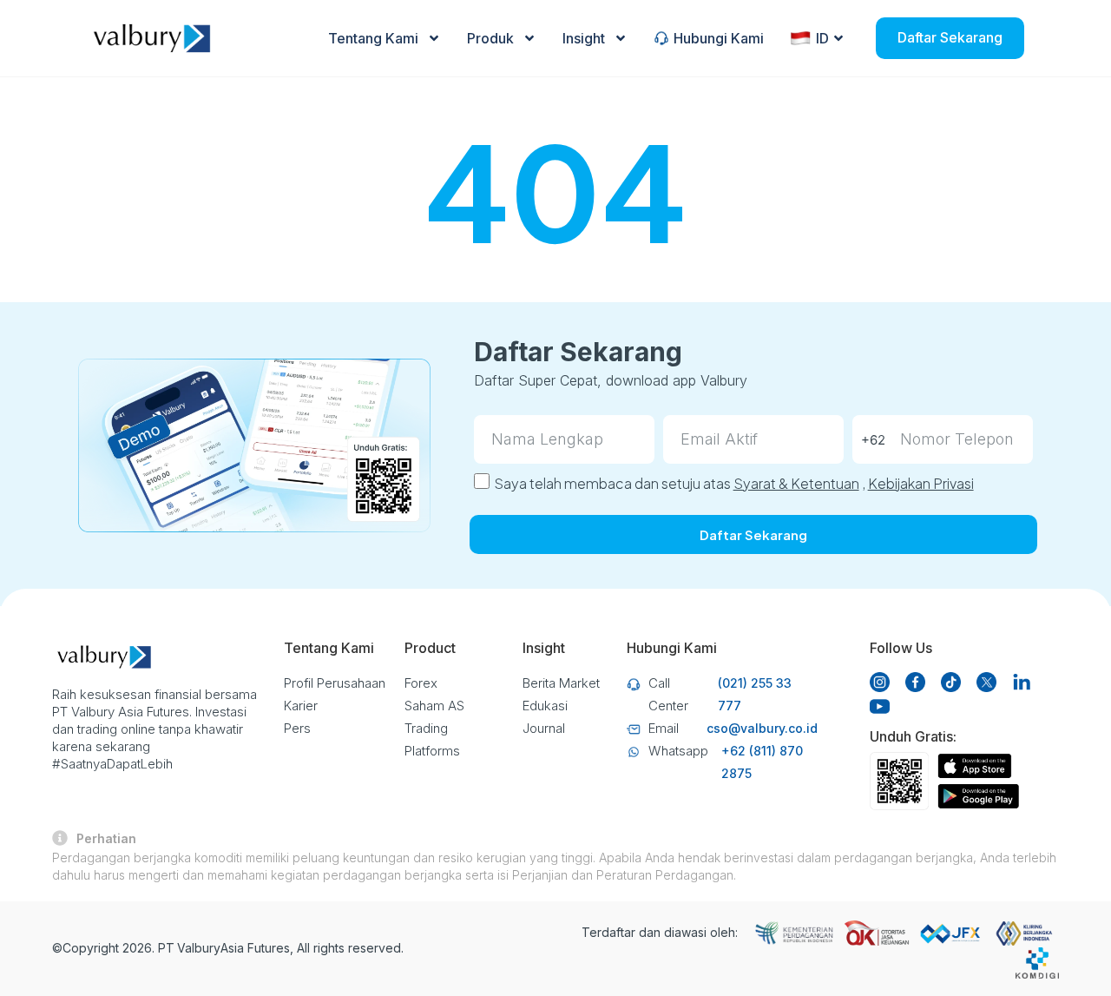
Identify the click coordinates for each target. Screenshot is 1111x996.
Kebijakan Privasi (921, 483)
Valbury (198, 947)
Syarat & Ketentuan (796, 483)
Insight (583, 38)
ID (822, 38)
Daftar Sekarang (950, 37)
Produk (490, 38)
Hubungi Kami (719, 38)
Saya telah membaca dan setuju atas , (734, 483)
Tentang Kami (373, 38)
